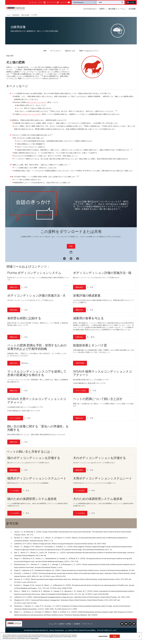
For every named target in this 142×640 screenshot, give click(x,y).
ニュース (63, 2)
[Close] (139, 636)
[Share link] (64, 258)
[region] (71, 636)
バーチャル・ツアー (36, 2)
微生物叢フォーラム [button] (116, 9)
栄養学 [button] (102, 9)
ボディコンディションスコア (36, 102)
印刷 (71, 246)
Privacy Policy (34, 638)
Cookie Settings (103, 636)
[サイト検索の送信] (122, 2)
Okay (114, 636)
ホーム (8, 14)
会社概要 (132, 9)
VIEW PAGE (80, 363)
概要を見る (13, 287)
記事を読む (79, 337)
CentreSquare (15, 14)
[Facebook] (77, 258)
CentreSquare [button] (89, 9)
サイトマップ (87, 623)
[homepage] (15, 8)
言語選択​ (77, 623)
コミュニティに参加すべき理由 (60, 623)
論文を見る (13, 363)
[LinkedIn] (71, 258)
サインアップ (52, 2)
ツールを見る (14, 490)
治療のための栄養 (25, 14)
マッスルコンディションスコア (30, 114)
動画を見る (79, 418)
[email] (71, 252)
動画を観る (79, 287)
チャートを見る (81, 390)
